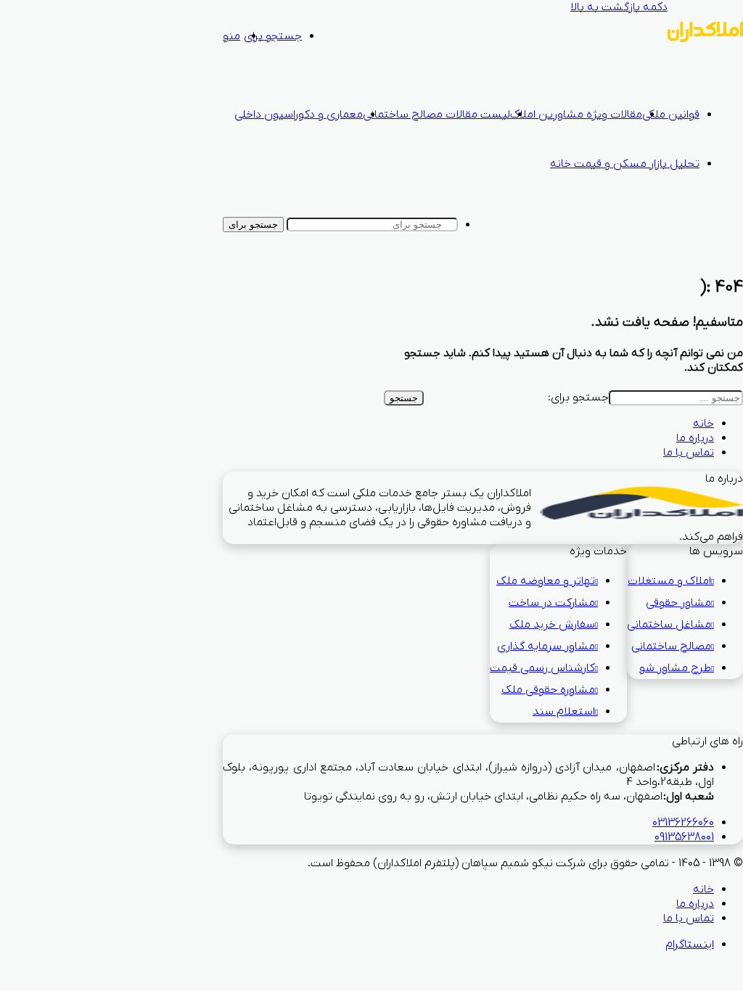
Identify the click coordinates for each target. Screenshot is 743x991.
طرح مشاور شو (672, 668)
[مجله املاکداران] (705, 39)
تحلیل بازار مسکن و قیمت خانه (624, 164)
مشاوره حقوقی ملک (545, 690)
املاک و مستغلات (666, 581)
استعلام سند (561, 711)
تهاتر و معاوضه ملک (542, 581)
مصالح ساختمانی (668, 646)
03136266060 (683, 822)
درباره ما (695, 438)
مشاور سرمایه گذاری (543, 646)
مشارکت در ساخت (549, 603)
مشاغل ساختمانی (666, 624)
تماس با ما (688, 452)
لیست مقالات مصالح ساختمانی (436, 114)
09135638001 (684, 837)
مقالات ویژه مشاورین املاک (576, 114)
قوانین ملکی (670, 114)
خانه (703, 423)
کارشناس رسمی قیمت (539, 668)
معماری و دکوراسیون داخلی (298, 114)
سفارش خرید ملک (549, 624)
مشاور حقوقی (675, 603)
